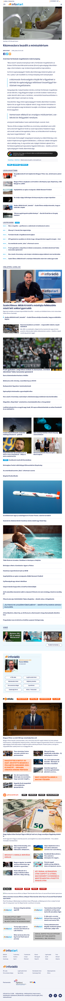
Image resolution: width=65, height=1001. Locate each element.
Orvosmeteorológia (8, 973)
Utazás (41, 795)
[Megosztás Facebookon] (4, 54)
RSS (41, 995)
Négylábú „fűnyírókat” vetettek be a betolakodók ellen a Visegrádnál (26, 402)
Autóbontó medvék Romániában (20, 460)
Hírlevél (57, 957)
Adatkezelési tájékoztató (10, 995)
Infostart (6, 50)
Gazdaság (5, 959)
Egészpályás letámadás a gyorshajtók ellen (17, 391)
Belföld (17, 160)
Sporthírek (20, 973)
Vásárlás (32, 795)
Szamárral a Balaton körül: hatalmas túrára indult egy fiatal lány (24, 521)
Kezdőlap (10, 160)
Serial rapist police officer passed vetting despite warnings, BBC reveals (47, 936)
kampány (16, 164)
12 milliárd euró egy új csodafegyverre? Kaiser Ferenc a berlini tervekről (27, 515)
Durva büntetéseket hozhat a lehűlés (15, 375)
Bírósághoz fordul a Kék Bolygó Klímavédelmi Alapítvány (22, 465)
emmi (9, 164)
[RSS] (50, 995)
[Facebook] (55, 995)
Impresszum (36, 993)
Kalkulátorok (52, 795)
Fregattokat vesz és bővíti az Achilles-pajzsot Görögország (23, 620)
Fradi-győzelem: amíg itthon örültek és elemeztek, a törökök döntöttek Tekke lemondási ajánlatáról (26, 371)
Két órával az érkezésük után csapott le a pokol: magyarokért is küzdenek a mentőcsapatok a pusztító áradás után (47, 876)
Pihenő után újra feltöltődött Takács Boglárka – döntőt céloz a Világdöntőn (28, 599)
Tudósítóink (27, 954)
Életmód (26, 959)
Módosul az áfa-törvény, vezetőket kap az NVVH (19, 381)
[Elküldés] (10, 54)
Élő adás (14, 677)
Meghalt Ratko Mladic (10, 476)
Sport (27, 889)
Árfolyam (33, 699)
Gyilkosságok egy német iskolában (15, 581)
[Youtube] (60, 995)
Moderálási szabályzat (24, 995)
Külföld (5, 957)
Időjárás (58, 959)
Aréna (48, 973)
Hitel (24, 795)
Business (19, 889)
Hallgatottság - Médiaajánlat (23, 993)
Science (43, 889)
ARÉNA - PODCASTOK (9, 1)
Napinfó (37, 959)
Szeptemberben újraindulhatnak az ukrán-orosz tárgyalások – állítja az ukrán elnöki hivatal (14, 454)
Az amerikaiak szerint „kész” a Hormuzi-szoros (19, 471)
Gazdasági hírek (36, 973)
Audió (46, 957)
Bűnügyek (37, 957)
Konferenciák (45, 699)
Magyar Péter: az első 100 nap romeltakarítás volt (20, 738)
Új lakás (56, 699)
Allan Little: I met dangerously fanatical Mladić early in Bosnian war (17, 919)
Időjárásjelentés (51, 971)
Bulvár (36, 954)
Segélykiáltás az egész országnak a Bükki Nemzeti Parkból (23, 576)
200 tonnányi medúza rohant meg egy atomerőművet (46, 433)
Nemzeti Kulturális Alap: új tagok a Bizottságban (45, 453)
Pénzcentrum (22, 699)
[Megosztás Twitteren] (7, 54)
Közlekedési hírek (36, 971)
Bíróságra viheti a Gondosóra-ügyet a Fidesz (18, 565)
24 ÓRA (17, 222)
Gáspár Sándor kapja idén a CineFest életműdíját (19, 587)
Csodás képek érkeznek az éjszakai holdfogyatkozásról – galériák (14, 433)
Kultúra (15, 957)
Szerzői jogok (35, 995)
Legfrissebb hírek (22, 971)
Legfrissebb (48, 954)
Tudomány (16, 954)
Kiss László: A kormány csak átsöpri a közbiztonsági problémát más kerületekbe (30, 397)
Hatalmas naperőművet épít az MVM (15, 571)
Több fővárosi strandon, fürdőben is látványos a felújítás (22, 560)
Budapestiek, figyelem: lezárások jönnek (17, 386)
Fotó (57, 954)
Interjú (26, 957)
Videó (46, 959)
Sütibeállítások (7, 997)
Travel (34, 889)
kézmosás (24, 164)
